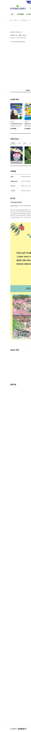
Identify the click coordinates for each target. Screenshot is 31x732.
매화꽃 (24, 144)
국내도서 (15, 20)
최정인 (20, 35)
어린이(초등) (24, 20)
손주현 (11, 35)
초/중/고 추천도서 (14, 205)
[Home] (11, 20)
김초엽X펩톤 (20, 14)
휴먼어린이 (12, 37)
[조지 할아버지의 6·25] (16, 116)
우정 (19, 144)
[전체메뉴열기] (12, 14)
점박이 (13, 144)
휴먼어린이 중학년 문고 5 (16, 32)
